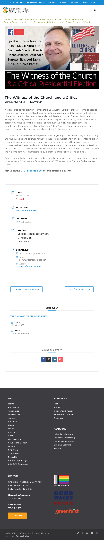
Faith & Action (14, 439)
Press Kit (12, 457)
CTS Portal (13, 453)
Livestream (25, 22)
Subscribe (17, 516)
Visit (56, 404)
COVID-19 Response (18, 464)
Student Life (14, 414)
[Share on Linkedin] (54, 359)
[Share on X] (48, 359)
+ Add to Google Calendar (26, 289)
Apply (57, 407)
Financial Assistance (64, 414)
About (11, 435)
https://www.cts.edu (30, 266)
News (11, 428)
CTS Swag (13, 450)
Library (11, 446)
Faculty (57, 448)
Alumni (11, 418)
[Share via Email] (60, 359)
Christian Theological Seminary (68, 19)
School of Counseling (64, 438)
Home (7, 19)
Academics (13, 411)
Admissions (13, 407)
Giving (11, 425)
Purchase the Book (26, 210)
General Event (10, 22)
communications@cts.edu (33, 260)
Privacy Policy (22, 536)
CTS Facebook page (32, 171)
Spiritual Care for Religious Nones (28, 316)
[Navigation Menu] (100, 10)
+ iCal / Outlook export (79, 289)
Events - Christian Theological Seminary (32, 19)
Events (11, 432)
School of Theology (63, 434)
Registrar (58, 418)
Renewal (12, 421)
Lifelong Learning (62, 445)
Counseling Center (17, 443)
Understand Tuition (63, 411)
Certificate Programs (64, 441)
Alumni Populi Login (18, 460)
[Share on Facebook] (43, 359)
